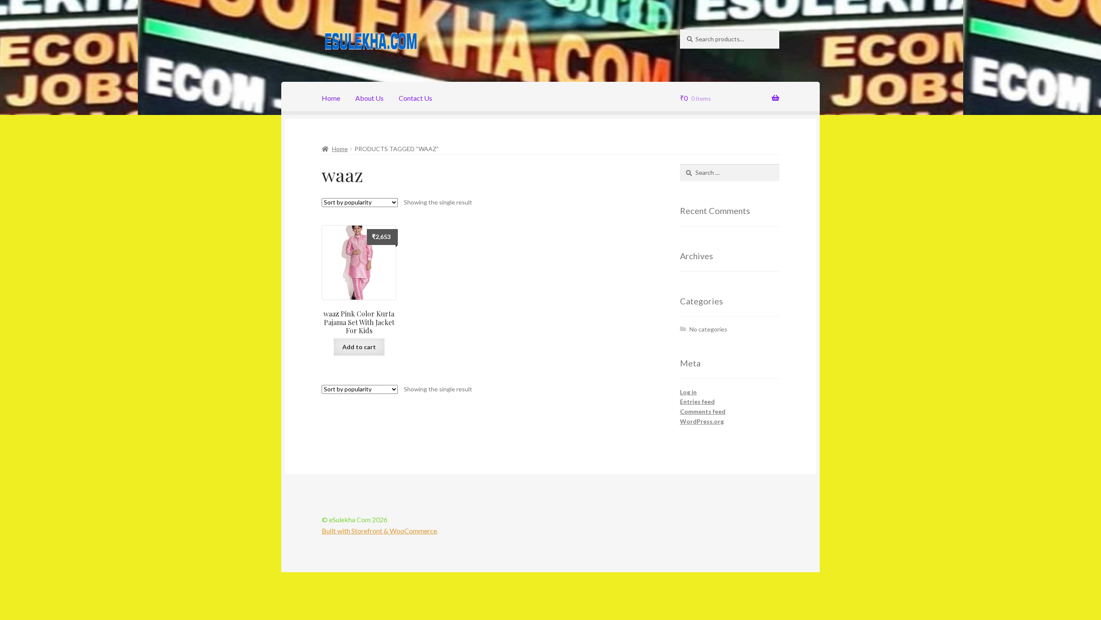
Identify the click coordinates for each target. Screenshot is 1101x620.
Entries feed (697, 401)
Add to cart (359, 346)
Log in (688, 392)
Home (331, 98)
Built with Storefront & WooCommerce (379, 531)
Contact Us (415, 98)
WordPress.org (702, 421)
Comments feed (703, 411)
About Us (369, 98)
